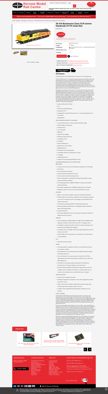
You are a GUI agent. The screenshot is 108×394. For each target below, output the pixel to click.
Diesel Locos (30, 20)
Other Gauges (35, 12)
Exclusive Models (80, 12)
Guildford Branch (53, 362)
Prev (85, 349)
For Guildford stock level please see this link (78, 61)
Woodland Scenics (42, 12)
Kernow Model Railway (29, 5)
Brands (87, 12)
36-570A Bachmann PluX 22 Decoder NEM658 (79, 344)
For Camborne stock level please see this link (78, 63)
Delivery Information (36, 363)
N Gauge (27, 12)
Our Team (51, 363)
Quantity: (58, 52)
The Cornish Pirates (53, 373)
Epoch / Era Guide (35, 371)
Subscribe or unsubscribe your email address (79, 369)
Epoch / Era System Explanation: (64, 65)
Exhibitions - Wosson (54, 369)
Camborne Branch (53, 360)
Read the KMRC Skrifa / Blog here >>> (75, 363)
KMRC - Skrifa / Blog (53, 367)
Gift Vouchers (34, 373)
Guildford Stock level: (61, 61)
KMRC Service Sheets (36, 367)
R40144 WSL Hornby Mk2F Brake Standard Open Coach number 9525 (54, 341)
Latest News (52, 365)
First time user (34, 362)
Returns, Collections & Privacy (38, 364)
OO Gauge (21, 12)
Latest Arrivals (72, 12)
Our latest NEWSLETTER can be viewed (76, 367)
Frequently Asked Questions (37, 360)
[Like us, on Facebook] (84, 380)
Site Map (33, 372)
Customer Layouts (53, 371)
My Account (63, 3)
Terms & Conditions (35, 365)
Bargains (57, 12)
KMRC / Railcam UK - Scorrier (56, 372)
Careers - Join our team (54, 374)
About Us (52, 3)
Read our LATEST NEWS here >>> (74, 360)
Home (14, 12)
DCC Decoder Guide (36, 369)
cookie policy (57, 391)
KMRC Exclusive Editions (54, 368)
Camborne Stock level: (62, 63)
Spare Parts (34, 368)
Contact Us (57, 3)
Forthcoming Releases (65, 12)
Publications (50, 12)
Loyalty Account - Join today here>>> (75, 371)
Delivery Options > (63, 70)
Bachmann (59, 28)
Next (89, 349)
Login (69, 2)
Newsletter (51, 364)
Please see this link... (77, 65)
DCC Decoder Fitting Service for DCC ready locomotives (28, 343)
